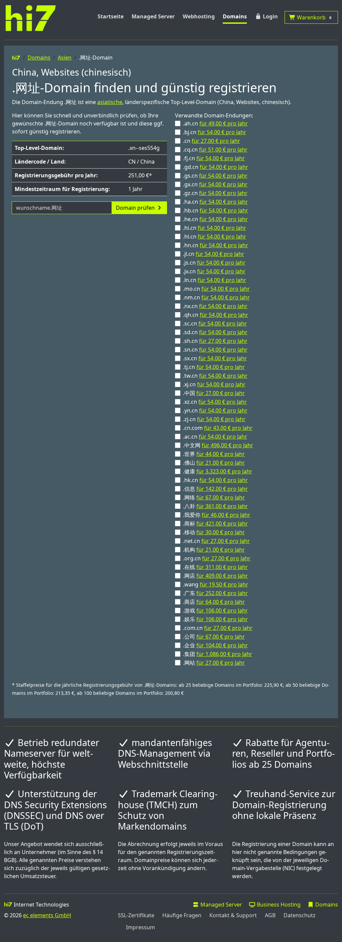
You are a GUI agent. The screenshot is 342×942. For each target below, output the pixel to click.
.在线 (215, 567)
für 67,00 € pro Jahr (220, 497)
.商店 (214, 601)
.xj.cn (214, 384)
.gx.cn (215, 184)
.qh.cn (215, 314)
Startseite (111, 16)
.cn (211, 141)
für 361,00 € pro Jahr (222, 506)
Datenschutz (300, 915)
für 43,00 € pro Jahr (228, 428)
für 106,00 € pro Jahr (222, 610)
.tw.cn (215, 375)
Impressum (140, 927)
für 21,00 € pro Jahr (220, 462)
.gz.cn (215, 193)
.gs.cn (215, 175)
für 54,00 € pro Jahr (222, 132)
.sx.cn (215, 358)
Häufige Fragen (181, 915)
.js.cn (214, 262)
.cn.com (217, 428)
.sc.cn (215, 323)
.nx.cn (215, 306)
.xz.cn (215, 401)
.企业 (215, 645)
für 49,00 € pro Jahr (223, 123)
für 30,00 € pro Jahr (220, 532)
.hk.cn (215, 480)
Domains (235, 16)
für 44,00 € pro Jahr (220, 454)
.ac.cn (215, 436)
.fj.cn (214, 158)
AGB (270, 915)
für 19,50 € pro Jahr (224, 584)
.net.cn (216, 541)
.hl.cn (214, 236)
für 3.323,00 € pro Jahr (224, 471)
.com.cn (217, 628)
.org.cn (216, 558)
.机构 (214, 549)
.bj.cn (214, 132)
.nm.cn (216, 297)
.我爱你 (216, 515)
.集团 (217, 654)
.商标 (215, 523)
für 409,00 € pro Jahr (222, 575)
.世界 (214, 454)
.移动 (214, 532)
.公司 (214, 636)
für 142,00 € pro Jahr (222, 488)
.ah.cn (215, 123)
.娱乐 (215, 619)
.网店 (215, 575)
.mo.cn (216, 288)
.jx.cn (214, 271)
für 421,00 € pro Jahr (222, 523)
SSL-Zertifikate (136, 915)
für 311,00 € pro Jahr (222, 567)
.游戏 (215, 610)
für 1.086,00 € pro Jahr (224, 654)
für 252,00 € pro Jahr (222, 593)
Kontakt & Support (233, 915)
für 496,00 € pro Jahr (227, 445)
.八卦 (215, 506)
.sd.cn (215, 332)
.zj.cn (214, 419)
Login (270, 16)
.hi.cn (214, 227)
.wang (215, 584)
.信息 (215, 488)
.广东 (215, 593)
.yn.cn (215, 410)
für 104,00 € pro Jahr (222, 645)
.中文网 (218, 445)
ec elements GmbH (47, 915)
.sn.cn (215, 349)
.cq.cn (215, 149)
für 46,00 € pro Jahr (226, 515)
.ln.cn (214, 280)
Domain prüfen (136, 207)
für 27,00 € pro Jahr (216, 141)
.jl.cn (213, 254)
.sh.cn (215, 341)
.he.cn (215, 219)
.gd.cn (215, 167)
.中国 (214, 393)
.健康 (217, 471)
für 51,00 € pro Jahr (223, 149)
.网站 (214, 662)
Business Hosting (278, 904)
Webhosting (199, 16)
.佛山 (214, 462)
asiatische (109, 102)
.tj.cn (214, 367)
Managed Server (153, 16)
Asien (64, 57)
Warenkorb (313, 17)
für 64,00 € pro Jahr (220, 601)
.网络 (214, 497)
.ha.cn (215, 201)
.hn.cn (215, 245)
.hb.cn (215, 210)
